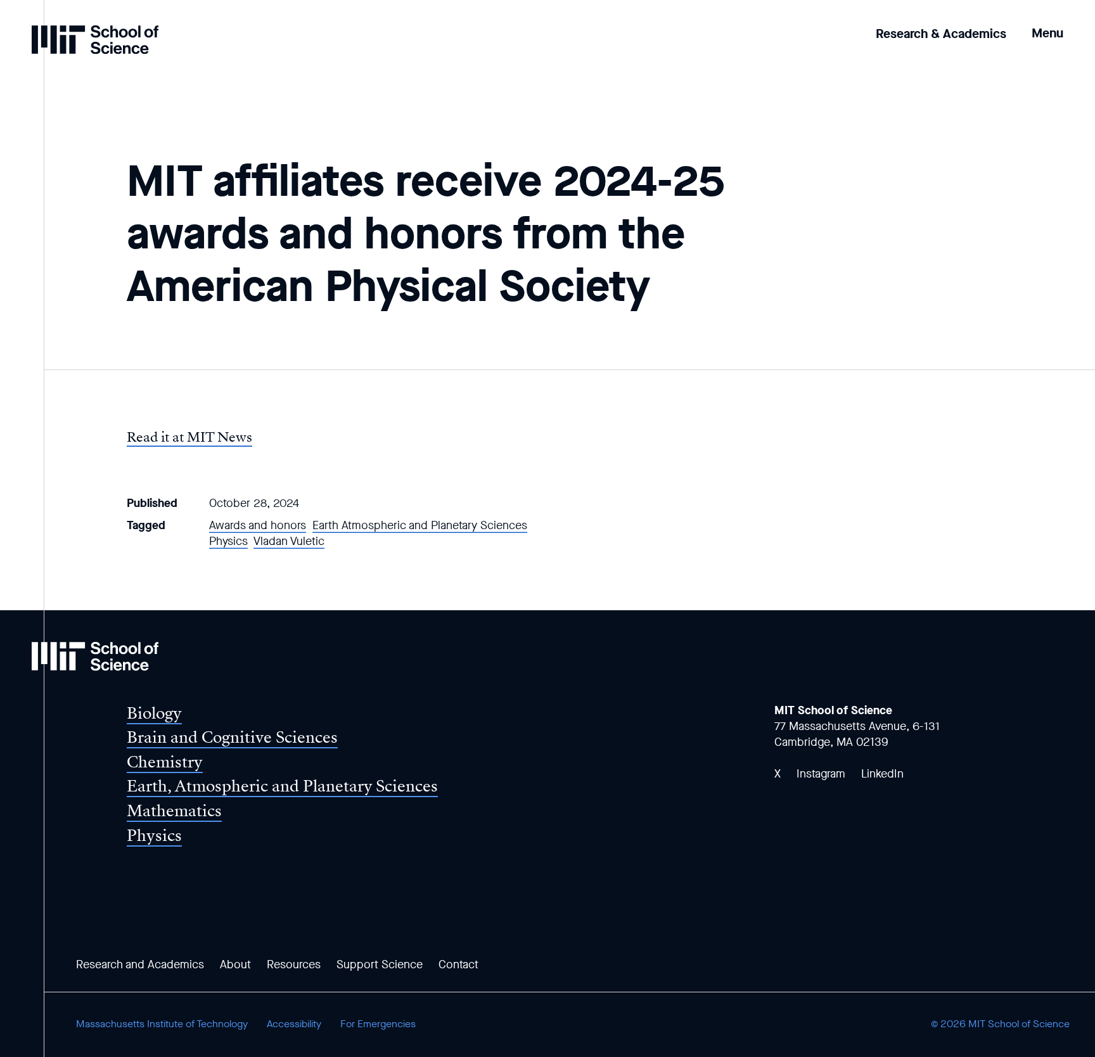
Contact (458, 964)
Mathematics (174, 811)
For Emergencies (378, 1023)
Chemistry (165, 762)
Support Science (379, 964)
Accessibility (294, 1023)
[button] (1047, 24)
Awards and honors (257, 525)
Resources (294, 964)
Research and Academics (140, 964)
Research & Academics (941, 33)
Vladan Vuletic (288, 541)
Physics (228, 541)
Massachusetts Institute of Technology (162, 1023)
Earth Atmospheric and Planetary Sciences (419, 525)
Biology (154, 713)
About (235, 964)
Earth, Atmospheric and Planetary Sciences (282, 786)
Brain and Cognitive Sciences (232, 737)
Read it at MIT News (189, 437)
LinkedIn (882, 773)
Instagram (821, 773)
